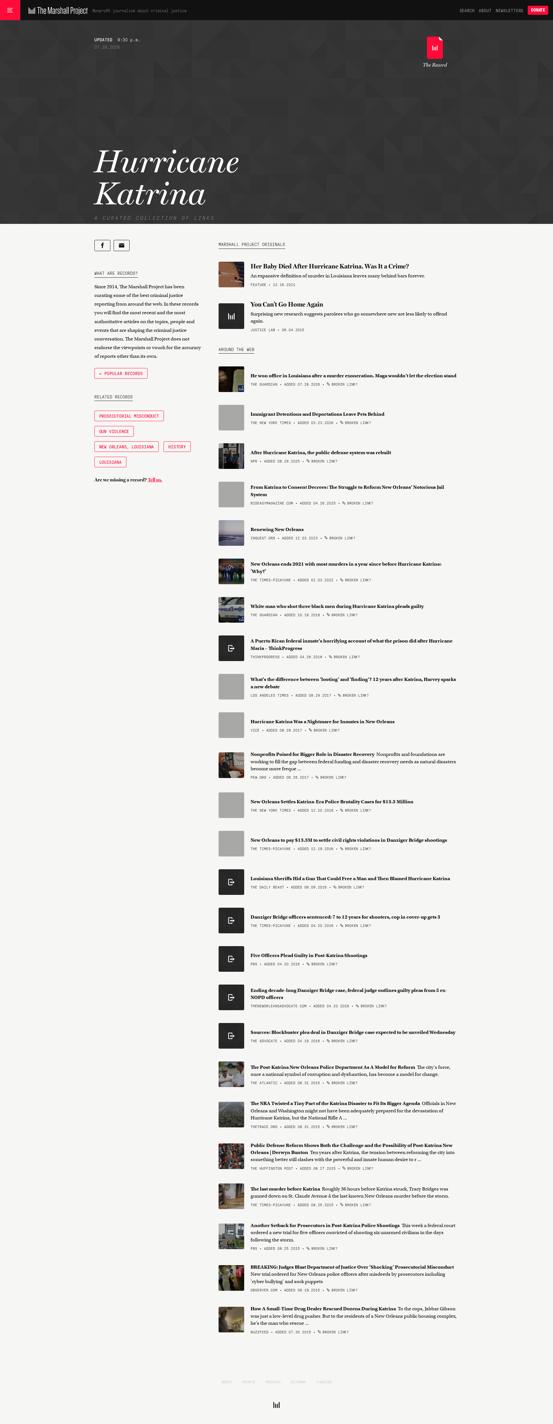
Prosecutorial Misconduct (129, 416)
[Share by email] (122, 245)
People (248, 1381)
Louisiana (110, 462)
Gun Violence (114, 431)
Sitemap (298, 1381)
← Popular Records (121, 373)
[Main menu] (10, 10)
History (177, 446)
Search (467, 10)
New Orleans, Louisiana (126, 446)
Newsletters (509, 10)
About (485, 10)
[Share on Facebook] (102, 245)
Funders (324, 1381)
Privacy (273, 1381)
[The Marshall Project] (56, 10)
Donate (538, 10)
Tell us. (155, 480)
